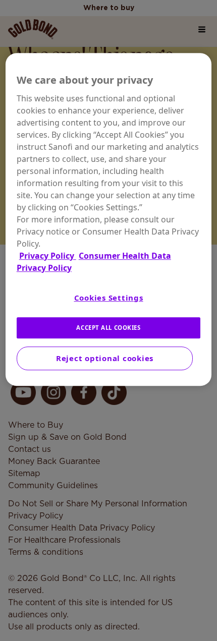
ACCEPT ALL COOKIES (108, 327)
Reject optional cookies (104, 358)
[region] (109, 219)
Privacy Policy (47, 255)
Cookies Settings (108, 298)
